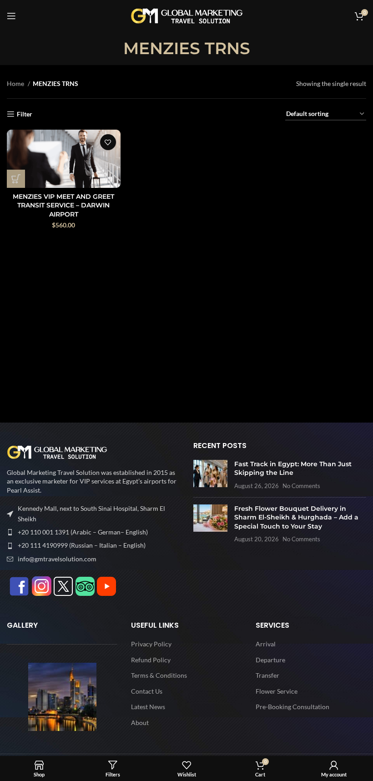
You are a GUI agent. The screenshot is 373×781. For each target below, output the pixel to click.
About (140, 722)
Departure (270, 660)
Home (16, 83)
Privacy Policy (151, 644)
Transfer (267, 675)
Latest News (148, 706)
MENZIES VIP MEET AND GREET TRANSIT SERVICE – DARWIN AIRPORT (63, 205)
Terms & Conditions (159, 675)
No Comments (301, 486)
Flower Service (276, 691)
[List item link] (93, 532)
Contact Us (146, 691)
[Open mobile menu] (11, 16)
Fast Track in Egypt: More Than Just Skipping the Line (293, 468)
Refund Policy (151, 660)
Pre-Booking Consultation (292, 706)
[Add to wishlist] (108, 142)
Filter (24, 114)
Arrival (266, 644)
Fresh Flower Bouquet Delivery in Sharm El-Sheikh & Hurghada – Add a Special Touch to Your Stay (296, 517)
